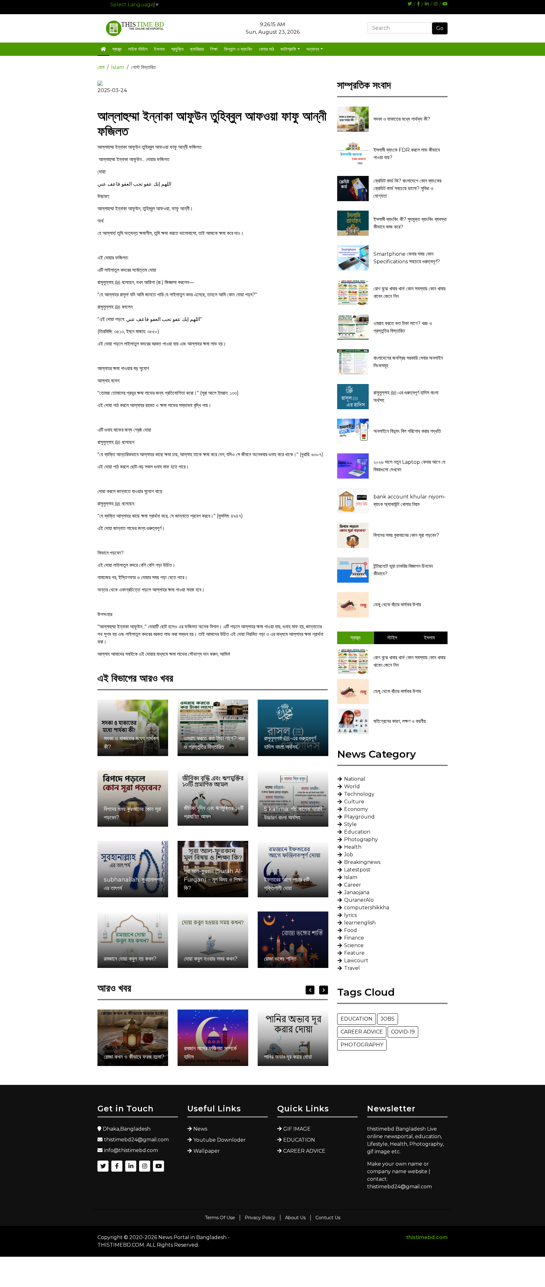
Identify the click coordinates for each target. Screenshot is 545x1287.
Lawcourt (356, 961)
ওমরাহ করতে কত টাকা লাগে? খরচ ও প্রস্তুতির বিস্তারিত (214, 742)
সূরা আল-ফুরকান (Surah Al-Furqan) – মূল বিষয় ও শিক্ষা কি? (213, 880)
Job (348, 855)
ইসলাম (159, 49)
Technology (359, 794)
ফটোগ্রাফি (288, 49)
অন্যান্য (312, 49)
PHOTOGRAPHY (362, 1045)
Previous (310, 990)
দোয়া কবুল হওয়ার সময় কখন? (210, 958)
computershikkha (366, 908)
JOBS (388, 1019)
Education (357, 832)
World (352, 786)
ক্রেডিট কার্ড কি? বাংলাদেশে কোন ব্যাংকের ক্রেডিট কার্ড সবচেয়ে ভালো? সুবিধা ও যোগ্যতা (407, 188)
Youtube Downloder (219, 1140)
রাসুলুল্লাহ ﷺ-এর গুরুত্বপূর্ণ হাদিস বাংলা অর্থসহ (290, 742)
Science (354, 945)
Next (323, 990)
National (354, 779)
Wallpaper (206, 1151)
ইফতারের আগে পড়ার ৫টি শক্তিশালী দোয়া (286, 884)
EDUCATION (356, 1019)
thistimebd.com (427, 1237)
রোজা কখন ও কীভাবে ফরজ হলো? (134, 1056)
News (200, 1129)
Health (352, 847)
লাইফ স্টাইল (138, 49)
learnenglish (360, 923)
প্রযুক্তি (177, 49)
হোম (100, 67)
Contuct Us (327, 1217)
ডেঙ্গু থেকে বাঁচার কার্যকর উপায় (397, 605)
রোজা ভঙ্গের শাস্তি (280, 958)
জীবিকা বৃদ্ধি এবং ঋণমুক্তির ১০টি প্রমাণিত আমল (213, 812)
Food (350, 930)
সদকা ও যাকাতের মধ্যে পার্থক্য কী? (131, 742)
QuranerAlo (359, 900)
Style (350, 824)
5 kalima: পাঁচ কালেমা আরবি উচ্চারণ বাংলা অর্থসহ (293, 813)
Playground (359, 817)
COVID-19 (403, 1032)
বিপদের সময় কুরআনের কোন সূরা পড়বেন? (132, 813)
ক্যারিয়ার (197, 49)
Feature (354, 953)
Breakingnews (362, 862)
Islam (117, 67)
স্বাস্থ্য (117, 49)
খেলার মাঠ (266, 49)
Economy (356, 809)
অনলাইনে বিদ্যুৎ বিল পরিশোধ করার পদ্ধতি (407, 431)
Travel (352, 968)
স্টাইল (392, 638)
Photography (361, 839)
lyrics (350, 915)
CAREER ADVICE (362, 1032)
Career (352, 885)
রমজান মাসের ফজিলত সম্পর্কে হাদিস (210, 1052)
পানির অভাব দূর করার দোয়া (288, 1056)
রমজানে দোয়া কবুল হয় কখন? (130, 958)
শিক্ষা (214, 49)
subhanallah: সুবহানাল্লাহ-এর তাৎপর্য (134, 884)
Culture (354, 802)
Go (439, 28)
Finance (354, 938)
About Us (295, 1217)
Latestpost (357, 870)
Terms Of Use (220, 1217)
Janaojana (356, 892)
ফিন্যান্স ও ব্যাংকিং (238, 49)
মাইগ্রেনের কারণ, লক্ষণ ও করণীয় (399, 721)
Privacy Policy (260, 1217)
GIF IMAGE (297, 1129)
